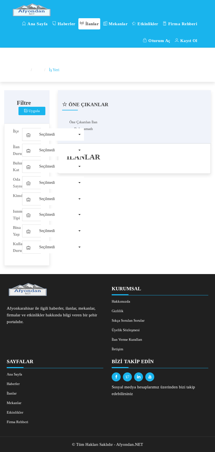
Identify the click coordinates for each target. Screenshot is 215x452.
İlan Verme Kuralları (127, 339)
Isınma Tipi (17, 214)
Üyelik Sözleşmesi (126, 330)
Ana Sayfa (37, 24)
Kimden (17, 196)
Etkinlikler (147, 24)
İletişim (117, 349)
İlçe (16, 131)
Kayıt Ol (188, 40)
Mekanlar (118, 24)
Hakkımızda (121, 301)
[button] (53, 134)
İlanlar (91, 24)
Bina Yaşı (17, 231)
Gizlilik (117, 311)
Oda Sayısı (17, 182)
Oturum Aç (158, 40)
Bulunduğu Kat (17, 166)
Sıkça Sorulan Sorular (128, 320)
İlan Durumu (17, 150)
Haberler (66, 24)
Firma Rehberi (182, 24)
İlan (39, 70)
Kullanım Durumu (17, 247)
